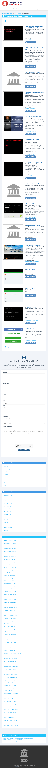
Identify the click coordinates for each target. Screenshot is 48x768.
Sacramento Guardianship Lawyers (11, 666)
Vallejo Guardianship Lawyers (9, 714)
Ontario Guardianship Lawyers (10, 637)
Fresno (11, 13)
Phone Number (6, 387)
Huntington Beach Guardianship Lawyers (12, 604)
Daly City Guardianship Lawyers (10, 570)
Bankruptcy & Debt (7, 498)
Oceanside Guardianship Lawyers (10, 634)
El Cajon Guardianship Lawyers (10, 575)
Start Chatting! (24, 450)
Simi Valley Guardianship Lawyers (10, 698)
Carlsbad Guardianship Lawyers (10, 554)
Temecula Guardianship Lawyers (10, 706)
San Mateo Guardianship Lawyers (10, 682)
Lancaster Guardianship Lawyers (10, 613)
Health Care (6, 522)
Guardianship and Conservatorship (30, 738)
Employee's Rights (7, 514)
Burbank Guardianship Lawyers (10, 551)
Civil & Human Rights (8, 506)
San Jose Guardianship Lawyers (10, 680)
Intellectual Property (8, 524)
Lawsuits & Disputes (8, 527)
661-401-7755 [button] (31, 42)
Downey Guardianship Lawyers (10, 572)
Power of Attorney (7, 477)
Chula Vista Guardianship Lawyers (10, 556)
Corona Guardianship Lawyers (10, 564)
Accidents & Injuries (8, 495)
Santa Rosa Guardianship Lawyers (10, 696)
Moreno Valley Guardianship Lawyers (11, 623)
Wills (5, 485)
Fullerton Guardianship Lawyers (10, 594)
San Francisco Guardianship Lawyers (11, 677)
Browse (9, 9)
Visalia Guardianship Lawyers (9, 722)
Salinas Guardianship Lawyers (10, 669)
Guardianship (6, 471)
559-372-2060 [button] (31, 156)
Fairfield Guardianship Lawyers (10, 586)
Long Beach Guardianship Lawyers (10, 615)
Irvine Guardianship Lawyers (9, 610)
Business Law (6, 500)
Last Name (5, 377)
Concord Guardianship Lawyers (10, 562)
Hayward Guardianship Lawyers (10, 602)
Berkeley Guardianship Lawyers (10, 548)
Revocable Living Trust (17, 739)
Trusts (5, 482)
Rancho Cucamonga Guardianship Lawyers (12, 653)
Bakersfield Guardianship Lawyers (10, 545)
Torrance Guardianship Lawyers (10, 712)
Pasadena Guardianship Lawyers (10, 647)
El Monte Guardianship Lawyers (10, 578)
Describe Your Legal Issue (8, 426)
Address (4, 394)
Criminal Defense (7, 511)
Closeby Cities (7, 537)
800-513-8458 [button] (31, 276)
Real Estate (6, 530)
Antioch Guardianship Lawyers (10, 543)
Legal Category (6, 416)
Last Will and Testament (7, 739)
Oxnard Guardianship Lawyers (10, 642)
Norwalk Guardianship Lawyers (10, 629)
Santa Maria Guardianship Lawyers (11, 693)
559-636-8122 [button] (31, 86)
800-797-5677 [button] (31, 323)
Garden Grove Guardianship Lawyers (11, 596)
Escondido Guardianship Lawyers (10, 583)
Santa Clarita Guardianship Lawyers (11, 690)
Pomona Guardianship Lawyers (10, 650)
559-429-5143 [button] (31, 219)
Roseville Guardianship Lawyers (10, 663)
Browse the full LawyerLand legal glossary (11, 741)
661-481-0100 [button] (31, 264)
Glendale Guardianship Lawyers (10, 599)
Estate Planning (17, 13)
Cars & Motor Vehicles (8, 503)
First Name (5, 372)
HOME (4, 9)
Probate (5, 479)
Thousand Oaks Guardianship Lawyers (11, 709)
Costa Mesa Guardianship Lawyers (10, 567)
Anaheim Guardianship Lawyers (10, 540)
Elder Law (6, 466)
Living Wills (6, 474)
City (4, 400)
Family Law (6, 519)
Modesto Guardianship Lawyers (10, 621)
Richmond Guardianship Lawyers (10, 658)
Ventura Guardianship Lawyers (10, 717)
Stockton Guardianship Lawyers (10, 701)
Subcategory (5, 420)
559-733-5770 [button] (31, 111)
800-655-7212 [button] (31, 66)
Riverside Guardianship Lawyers (10, 661)
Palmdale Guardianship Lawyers (10, 645)
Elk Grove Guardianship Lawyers (10, 580)
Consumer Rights (7, 508)
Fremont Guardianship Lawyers (10, 591)
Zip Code (4, 409)
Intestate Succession (19, 738)
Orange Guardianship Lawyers (10, 639)
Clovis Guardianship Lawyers (9, 559)
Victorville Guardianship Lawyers (10, 720)
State (4, 405)
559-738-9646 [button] (31, 133)
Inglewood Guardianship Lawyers (10, 607)
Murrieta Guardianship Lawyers (10, 626)
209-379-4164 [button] (31, 343)
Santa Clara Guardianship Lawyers (10, 688)
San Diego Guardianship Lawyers (10, 674)
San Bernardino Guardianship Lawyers (11, 672)
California (6, 13)
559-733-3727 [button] (31, 178)
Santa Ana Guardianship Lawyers (10, 685)
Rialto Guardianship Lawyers (9, 655)
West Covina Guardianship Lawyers (11, 725)
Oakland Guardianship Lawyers (10, 631)
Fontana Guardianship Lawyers (10, 588)
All (2, 13)
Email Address (6, 383)
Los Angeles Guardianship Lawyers (11, 618)
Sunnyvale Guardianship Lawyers (10, 704)
